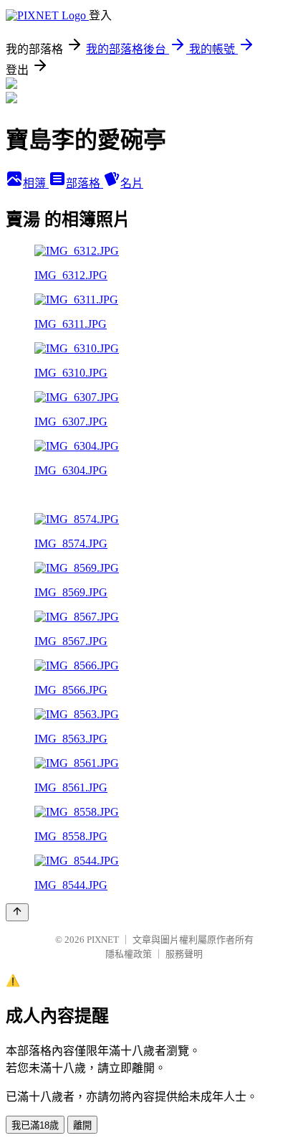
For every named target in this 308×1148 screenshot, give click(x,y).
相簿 (36, 183)
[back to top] (17, 912)
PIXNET (103, 939)
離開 (82, 1125)
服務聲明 (184, 954)
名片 (131, 183)
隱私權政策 (128, 954)
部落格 (84, 183)
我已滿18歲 (35, 1125)
